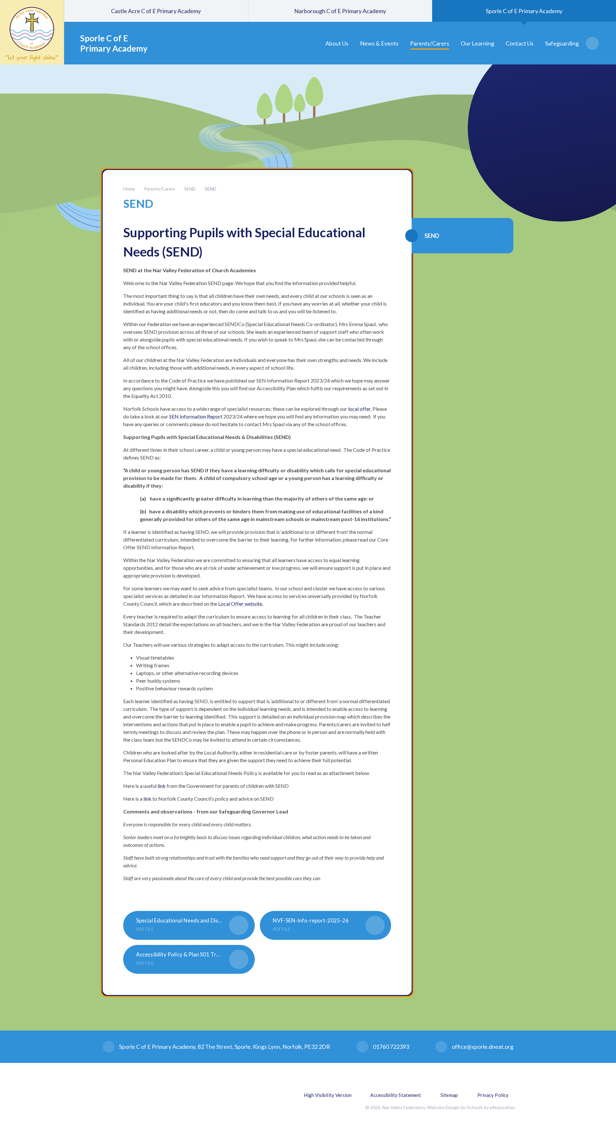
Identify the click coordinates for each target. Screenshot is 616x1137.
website (253, 604)
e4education (502, 1107)
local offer (359, 409)
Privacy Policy (493, 1095)
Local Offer (231, 604)
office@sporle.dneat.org (482, 1046)
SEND (190, 188)
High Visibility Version (328, 1095)
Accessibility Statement (395, 1095)
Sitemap (449, 1095)
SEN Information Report (195, 416)
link (162, 786)
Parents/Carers (159, 188)
